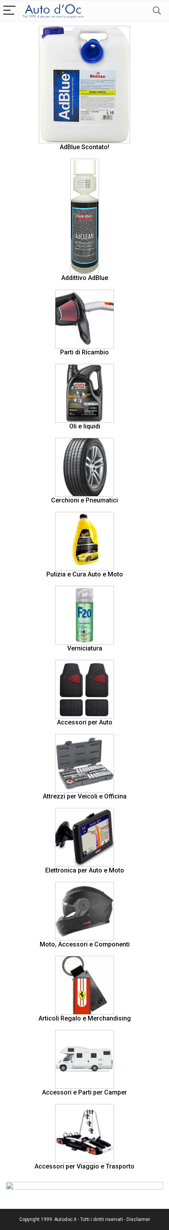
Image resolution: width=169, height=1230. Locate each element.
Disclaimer (138, 1219)
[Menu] (9, 10)
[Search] (156, 10)
